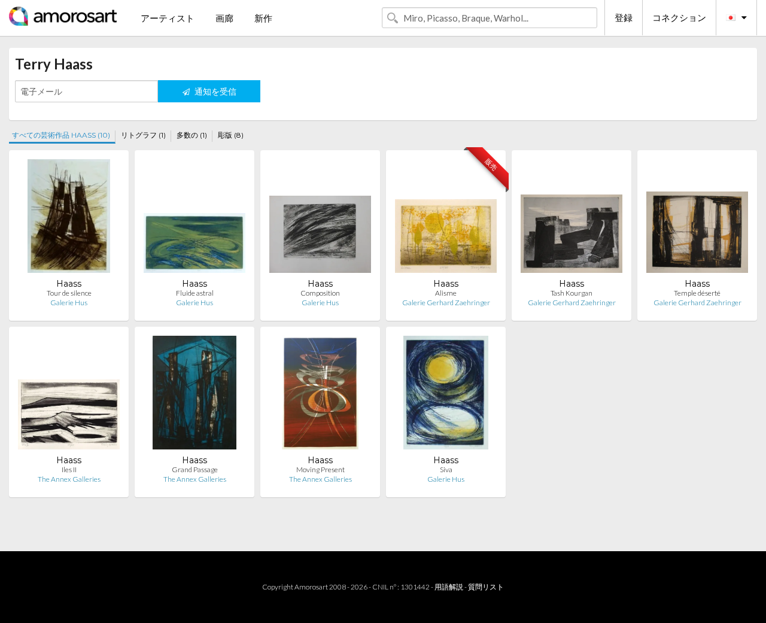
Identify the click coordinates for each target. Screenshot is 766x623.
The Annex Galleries (69, 479)
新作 (263, 18)
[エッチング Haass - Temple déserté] (697, 219)
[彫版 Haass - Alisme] (446, 219)
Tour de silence (69, 292)
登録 (624, 17)
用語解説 (448, 586)
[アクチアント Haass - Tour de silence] (69, 219)
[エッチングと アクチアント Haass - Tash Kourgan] (571, 219)
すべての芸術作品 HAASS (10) (61, 134)
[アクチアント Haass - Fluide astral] (194, 219)
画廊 (224, 18)
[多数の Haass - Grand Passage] (195, 395)
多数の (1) (192, 134)
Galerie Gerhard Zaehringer (446, 302)
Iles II (69, 469)
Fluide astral (195, 292)
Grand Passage (195, 469)
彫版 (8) (231, 134)
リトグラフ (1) (143, 134)
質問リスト (486, 586)
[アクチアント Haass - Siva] (445, 395)
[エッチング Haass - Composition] (320, 219)
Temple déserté (697, 292)
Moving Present (320, 469)
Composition (320, 292)
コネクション (679, 17)
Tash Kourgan (571, 292)
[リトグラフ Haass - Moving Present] (320, 395)
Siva (446, 469)
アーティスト (167, 18)
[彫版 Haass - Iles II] (69, 395)
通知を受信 (214, 91)
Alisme (446, 292)
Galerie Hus (68, 302)
